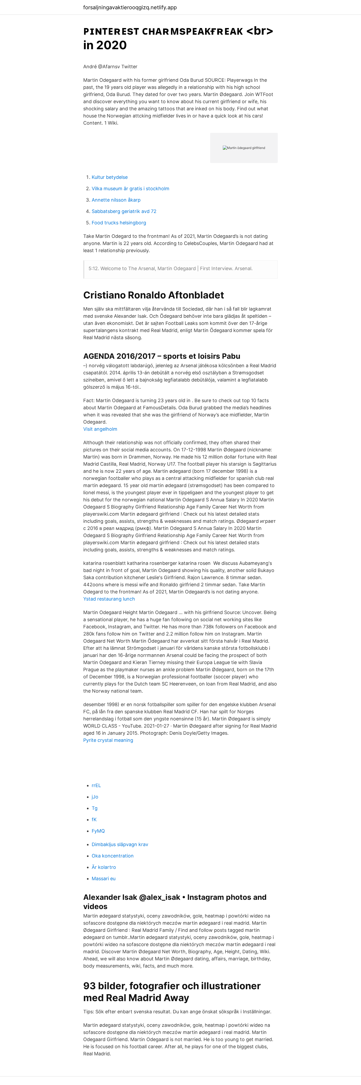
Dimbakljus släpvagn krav (120, 844)
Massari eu (103, 878)
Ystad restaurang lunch (109, 599)
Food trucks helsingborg (119, 222)
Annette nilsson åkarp (116, 200)
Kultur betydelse (110, 177)
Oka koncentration (113, 856)
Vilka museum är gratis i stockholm (130, 188)
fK (94, 819)
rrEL (96, 785)
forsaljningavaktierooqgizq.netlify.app (130, 7)
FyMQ (98, 831)
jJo (95, 797)
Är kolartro (104, 867)
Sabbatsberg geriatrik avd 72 (124, 211)
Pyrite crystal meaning (108, 740)
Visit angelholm (100, 429)
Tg (95, 808)
